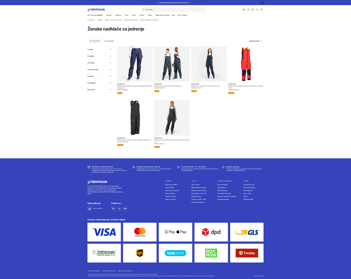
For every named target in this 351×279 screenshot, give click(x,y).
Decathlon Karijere (249, 187)
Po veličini (90, 56)
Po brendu (91, 63)
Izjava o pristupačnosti (125, 271)
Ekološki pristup (248, 199)
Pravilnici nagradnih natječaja (226, 196)
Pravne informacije (93, 271)
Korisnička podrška (171, 184)
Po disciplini (91, 83)
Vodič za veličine (170, 199)
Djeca (134, 15)
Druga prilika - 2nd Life (198, 193)
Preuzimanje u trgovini (172, 190)
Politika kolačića (222, 190)
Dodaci (142, 15)
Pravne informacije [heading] (224, 181)
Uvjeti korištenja (222, 184)
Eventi (245, 196)
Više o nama (247, 193)
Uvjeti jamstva (221, 187)
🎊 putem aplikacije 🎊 (173, 2)
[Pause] (262, 2)
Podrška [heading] (168, 181)
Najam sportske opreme (198, 190)
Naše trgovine (247, 190)
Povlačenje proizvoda (224, 193)
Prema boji (91, 89)
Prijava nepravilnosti (108, 271)
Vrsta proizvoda (92, 69)
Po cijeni (90, 49)
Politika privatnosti (223, 199)
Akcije (150, 15)
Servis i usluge (182, 15)
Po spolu (90, 76)
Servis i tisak (195, 184)
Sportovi (109, 15)
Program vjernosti (249, 184)
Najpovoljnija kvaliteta (163, 15)
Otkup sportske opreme (198, 187)
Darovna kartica (196, 196)
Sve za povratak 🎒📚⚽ (95, 15)
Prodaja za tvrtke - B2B (198, 199)
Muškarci (118, 15)
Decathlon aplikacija (197, 202)
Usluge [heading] (193, 181)
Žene (127, 15)
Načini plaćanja (170, 193)
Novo (173, 15)
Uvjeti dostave (169, 187)
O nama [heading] (246, 181)
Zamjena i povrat (170, 196)
